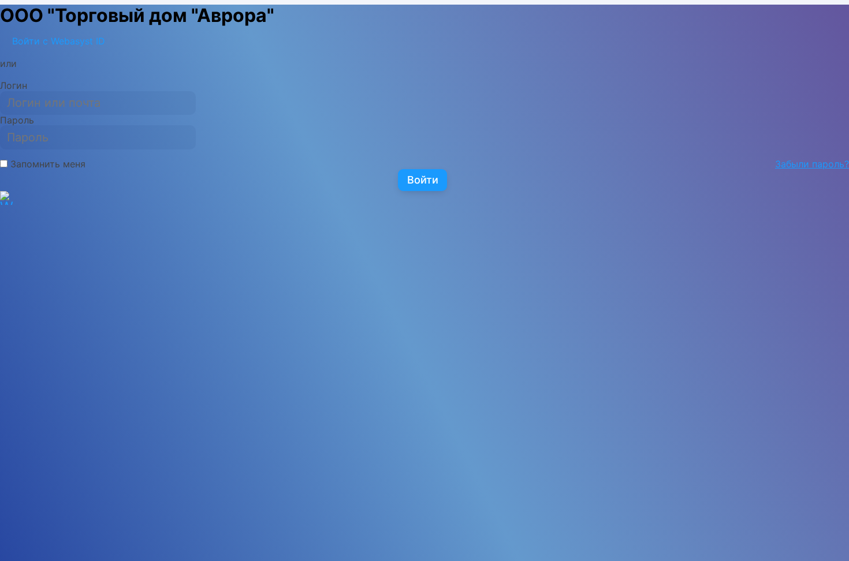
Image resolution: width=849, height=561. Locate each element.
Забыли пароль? (812, 164)
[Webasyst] (7, 208)
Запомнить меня (46, 164)
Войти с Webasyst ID (57, 41)
